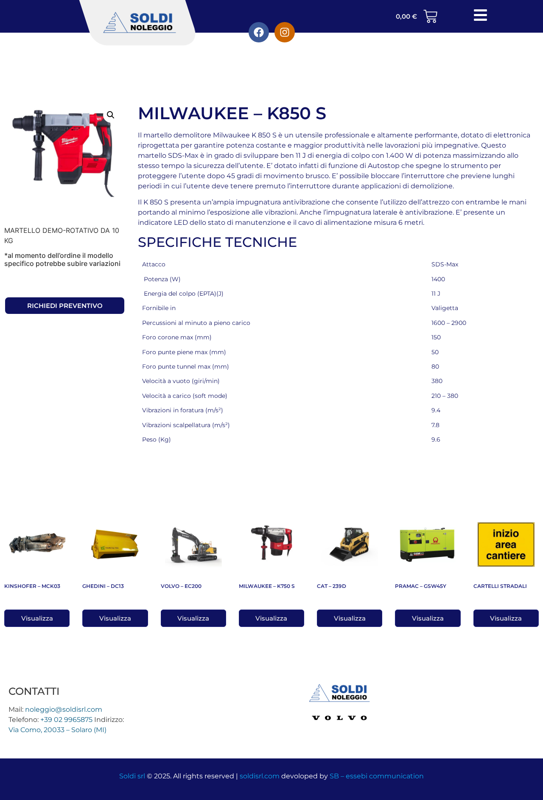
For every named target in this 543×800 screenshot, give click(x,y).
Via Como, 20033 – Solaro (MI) (57, 730)
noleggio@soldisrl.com (63, 709)
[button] (110, 115)
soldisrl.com (260, 776)
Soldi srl (132, 776)
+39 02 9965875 (66, 720)
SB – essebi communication (377, 776)
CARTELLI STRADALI (500, 586)
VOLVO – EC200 (181, 586)
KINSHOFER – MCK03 (32, 586)
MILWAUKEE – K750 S (267, 586)
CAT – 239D (331, 586)
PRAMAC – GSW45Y (420, 586)
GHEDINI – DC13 (103, 586)
